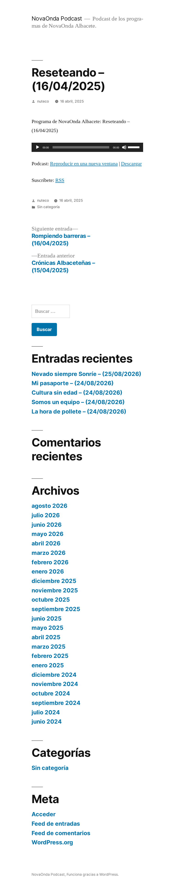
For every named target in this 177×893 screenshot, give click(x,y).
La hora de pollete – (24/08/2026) (79, 411)
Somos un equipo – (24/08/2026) (78, 402)
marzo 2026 (48, 552)
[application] (87, 147)
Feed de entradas (56, 823)
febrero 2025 (50, 655)
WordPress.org (52, 842)
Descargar (131, 163)
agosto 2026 (49, 505)
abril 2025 (46, 637)
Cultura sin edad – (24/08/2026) (77, 392)
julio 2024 (46, 712)
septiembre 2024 (56, 702)
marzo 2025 (48, 646)
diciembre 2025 (54, 580)
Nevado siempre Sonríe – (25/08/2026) (86, 373)
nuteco (43, 101)
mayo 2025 (47, 627)
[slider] (134, 147)
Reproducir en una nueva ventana (84, 163)
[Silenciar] (124, 147)
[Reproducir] (37, 147)
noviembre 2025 (55, 590)
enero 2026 (48, 571)
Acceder (44, 814)
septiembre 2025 (56, 609)
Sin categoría (48, 207)
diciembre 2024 (54, 674)
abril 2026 (46, 543)
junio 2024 (47, 721)
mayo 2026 (47, 533)
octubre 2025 (51, 599)
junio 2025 (47, 618)
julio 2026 (46, 515)
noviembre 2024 (55, 683)
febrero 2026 (50, 562)
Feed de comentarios (61, 833)
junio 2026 (47, 524)
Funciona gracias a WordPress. (93, 874)
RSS (59, 180)
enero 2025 (48, 665)
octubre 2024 (51, 693)
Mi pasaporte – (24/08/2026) (73, 383)
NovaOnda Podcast (57, 18)
